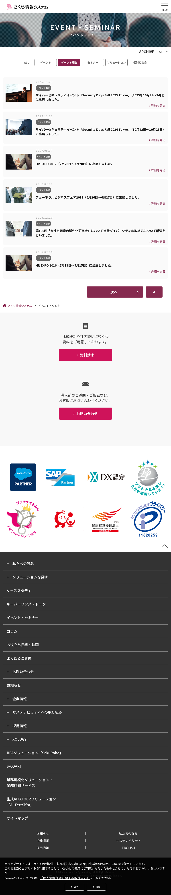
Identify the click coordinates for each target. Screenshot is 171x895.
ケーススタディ (19, 590)
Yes (76, 887)
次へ (113, 292)
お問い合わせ (23, 671)
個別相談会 (140, 62)
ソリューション (116, 62)
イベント (45, 62)
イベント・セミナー (23, 617)
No (98, 887)
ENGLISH (128, 847)
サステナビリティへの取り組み (37, 712)
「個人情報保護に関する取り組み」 (65, 878)
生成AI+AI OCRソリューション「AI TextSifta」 (31, 801)
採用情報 (19, 725)
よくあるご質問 (19, 658)
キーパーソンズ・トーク (26, 604)
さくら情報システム (20, 305)
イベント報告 (69, 62)
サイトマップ (17, 818)
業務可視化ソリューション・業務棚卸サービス (30, 782)
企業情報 (19, 698)
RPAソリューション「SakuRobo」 (35, 752)
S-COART (14, 766)
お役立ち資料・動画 (23, 644)
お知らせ (14, 685)
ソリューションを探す (30, 577)
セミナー (93, 62)
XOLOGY (19, 739)
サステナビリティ (128, 840)
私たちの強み (23, 563)
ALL (26, 62)
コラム (12, 631)
